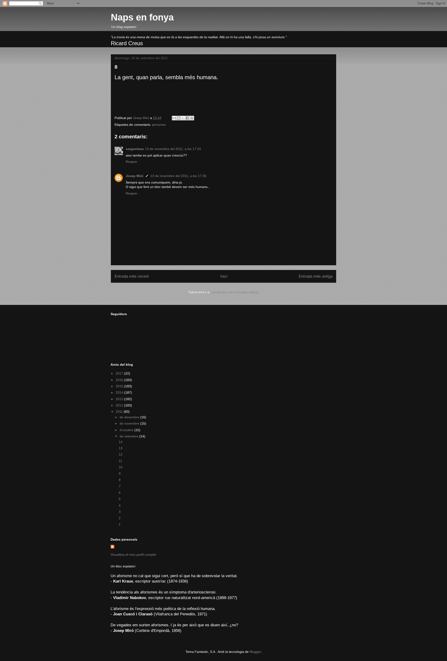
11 (120, 461)
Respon (131, 162)
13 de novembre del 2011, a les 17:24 (173, 149)
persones (159, 124)
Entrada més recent (132, 276)
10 (120, 467)
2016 (120, 380)
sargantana (135, 149)
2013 (120, 399)
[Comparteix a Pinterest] (192, 118)
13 (120, 448)
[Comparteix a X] (183, 118)
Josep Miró (134, 176)
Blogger (255, 652)
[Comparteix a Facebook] (187, 118)
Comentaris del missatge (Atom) (235, 292)
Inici (223, 276)
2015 (120, 386)
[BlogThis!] (178, 118)
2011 (120, 411)
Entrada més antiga (315, 276)
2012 (120, 405)
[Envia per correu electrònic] (174, 118)
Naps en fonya (142, 17)
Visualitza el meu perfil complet (133, 554)
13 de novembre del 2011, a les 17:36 (178, 176)
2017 (120, 373)
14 (120, 442)
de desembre (130, 417)
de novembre (130, 423)
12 (120, 454)
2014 (120, 392)
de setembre (129, 436)
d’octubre (127, 430)
